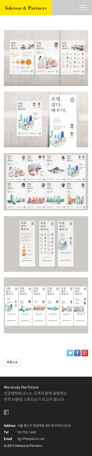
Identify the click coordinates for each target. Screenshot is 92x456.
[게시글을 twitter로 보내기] (70, 353)
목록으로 (12, 362)
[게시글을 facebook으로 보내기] (77, 353)
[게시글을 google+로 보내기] (85, 353)
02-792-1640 (26, 432)
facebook (6, 412)
